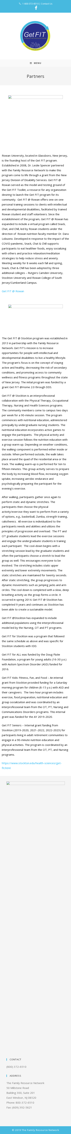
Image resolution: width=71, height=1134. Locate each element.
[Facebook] (35, 8)
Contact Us (46, 3)
